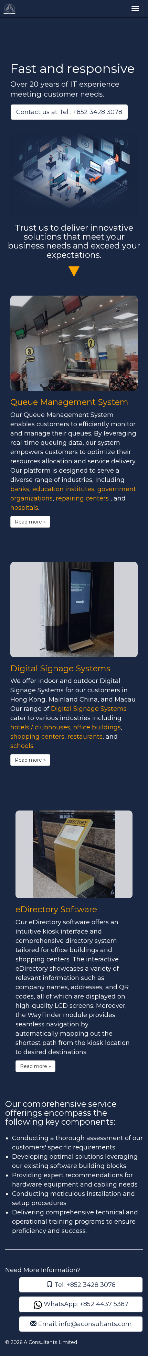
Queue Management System (69, 402)
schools (21, 746)
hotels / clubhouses (40, 727)
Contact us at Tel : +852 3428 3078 (69, 112)
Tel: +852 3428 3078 (84, 1285)
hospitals (24, 507)
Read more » (30, 522)
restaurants (85, 736)
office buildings (97, 727)
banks (19, 489)
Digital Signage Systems (60, 668)
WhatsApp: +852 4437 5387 (85, 1304)
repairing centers (83, 498)
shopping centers (37, 736)
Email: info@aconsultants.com (84, 1324)
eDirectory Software (56, 909)
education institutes (63, 489)
